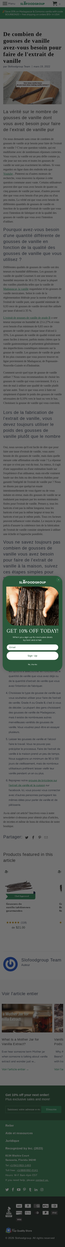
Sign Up (32, 655)
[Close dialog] (58, 580)
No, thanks (32, 664)
